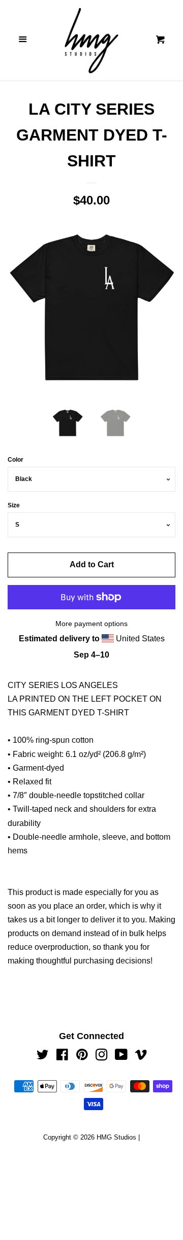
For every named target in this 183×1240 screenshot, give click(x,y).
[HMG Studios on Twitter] (43, 1056)
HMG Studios (116, 1137)
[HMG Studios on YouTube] (121, 1056)
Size (14, 505)
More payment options (91, 623)
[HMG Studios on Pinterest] (82, 1056)
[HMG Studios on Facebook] (62, 1056)
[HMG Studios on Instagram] (102, 1056)
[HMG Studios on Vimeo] (141, 1056)
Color (15, 459)
